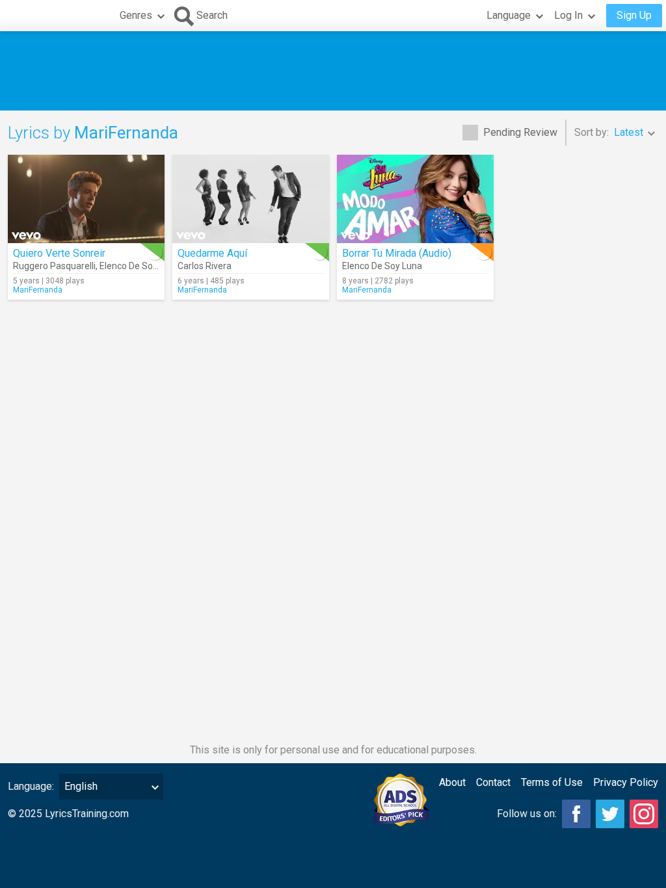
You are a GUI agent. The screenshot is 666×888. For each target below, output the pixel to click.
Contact (493, 782)
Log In (568, 15)
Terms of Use (552, 782)
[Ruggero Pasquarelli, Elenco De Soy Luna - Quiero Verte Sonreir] (86, 199)
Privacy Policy (625, 782)
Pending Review (520, 132)
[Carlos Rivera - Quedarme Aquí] (250, 199)
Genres (136, 15)
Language (508, 15)
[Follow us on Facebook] (576, 814)
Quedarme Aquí (212, 253)
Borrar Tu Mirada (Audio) (396, 253)
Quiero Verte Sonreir (59, 253)
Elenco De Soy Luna (140, 266)
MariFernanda (37, 289)
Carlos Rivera (205, 266)
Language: (31, 786)
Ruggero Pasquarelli (54, 266)
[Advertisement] (333, 71)
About (452, 782)
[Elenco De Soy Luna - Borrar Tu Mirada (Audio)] (415, 199)
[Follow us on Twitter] (610, 814)
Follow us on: (527, 813)
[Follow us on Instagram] (644, 814)
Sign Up (634, 15)
